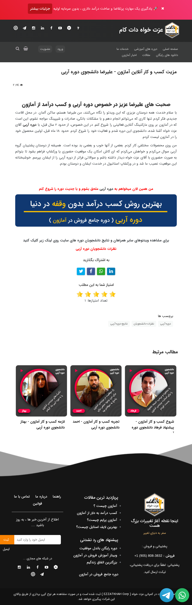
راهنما (57, 496)
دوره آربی (29, 125)
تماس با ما (22, 496)
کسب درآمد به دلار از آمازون (97, 513)
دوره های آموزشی (145, 49)
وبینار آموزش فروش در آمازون (95, 555)
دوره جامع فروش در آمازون (98, 574)
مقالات (146, 55)
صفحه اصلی (170, 49)
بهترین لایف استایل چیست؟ (96, 527)
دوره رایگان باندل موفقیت (98, 548)
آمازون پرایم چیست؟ (102, 520)
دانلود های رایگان (167, 55)
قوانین (37, 503)
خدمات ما (123, 49)
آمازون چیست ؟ (105, 506)
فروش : (154, 556)
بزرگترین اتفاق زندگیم (102, 562)
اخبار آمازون (129, 55)
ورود (60, 49)
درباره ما (41, 496)
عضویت (45, 49)
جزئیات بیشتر (40, 8)
